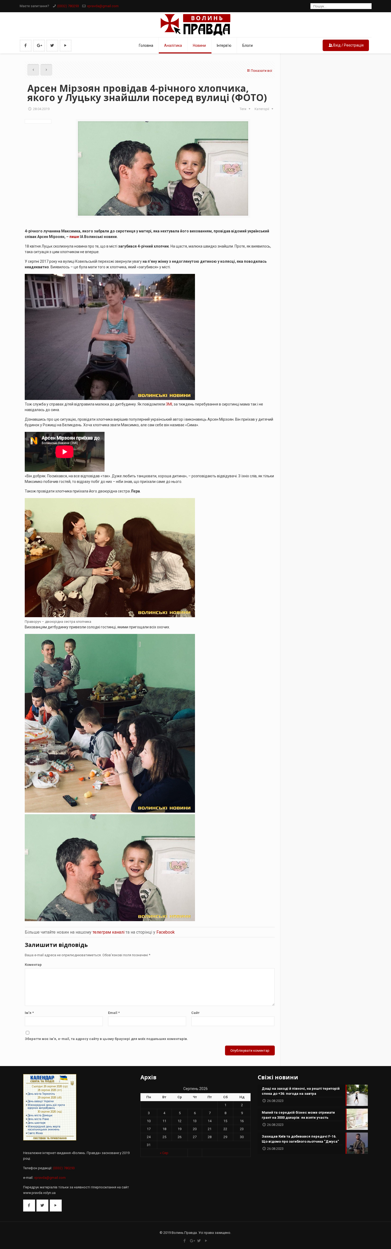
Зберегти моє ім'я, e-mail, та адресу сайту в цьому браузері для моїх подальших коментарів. (106, 1039)
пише (74, 237)
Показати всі (261, 71)
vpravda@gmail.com (103, 6)
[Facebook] (185, 1240)
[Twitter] (199, 1240)
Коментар (33, 965)
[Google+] (192, 1240)
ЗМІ (169, 404)
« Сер (164, 1153)
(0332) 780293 (68, 6)
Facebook (165, 932)
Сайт (195, 1013)
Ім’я (29, 1013)
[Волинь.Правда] (195, 24)
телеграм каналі (108, 932)
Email (114, 1013)
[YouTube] (206, 1240)
